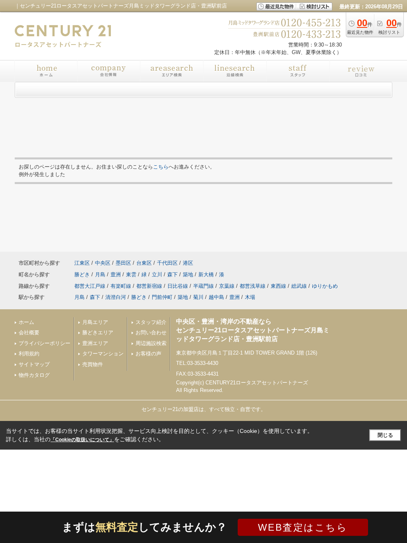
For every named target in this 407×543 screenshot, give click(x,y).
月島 (100, 274)
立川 (157, 274)
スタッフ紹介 (151, 322)
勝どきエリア (97, 332)
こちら (161, 167)
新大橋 (206, 274)
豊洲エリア (95, 343)
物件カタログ (34, 375)
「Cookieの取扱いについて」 (82, 439)
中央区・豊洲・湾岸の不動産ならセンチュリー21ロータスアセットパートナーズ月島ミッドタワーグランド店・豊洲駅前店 (252, 330)
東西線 (278, 286)
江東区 (82, 263)
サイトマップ (34, 364)
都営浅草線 (253, 286)
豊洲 (115, 274)
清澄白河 (115, 297)
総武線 (299, 286)
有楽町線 (120, 286)
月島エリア (95, 322)
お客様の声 (148, 354)
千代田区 (167, 263)
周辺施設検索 (151, 343)
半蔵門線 (203, 286)
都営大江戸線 (89, 286)
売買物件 (92, 364)
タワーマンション (103, 354)
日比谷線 (177, 286)
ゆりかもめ (325, 286)
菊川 (198, 297)
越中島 (216, 297)
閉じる (385, 435)
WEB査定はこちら (303, 527)
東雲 (131, 274)
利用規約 (29, 354)
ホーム (26, 322)
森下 (172, 274)
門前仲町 (162, 297)
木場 (250, 297)
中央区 (102, 263)
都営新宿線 (149, 286)
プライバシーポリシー (44, 343)
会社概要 (29, 332)
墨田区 (123, 263)
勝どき (82, 274)
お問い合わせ (151, 332)
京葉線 (227, 286)
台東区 (144, 263)
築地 (188, 274)
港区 (188, 263)
